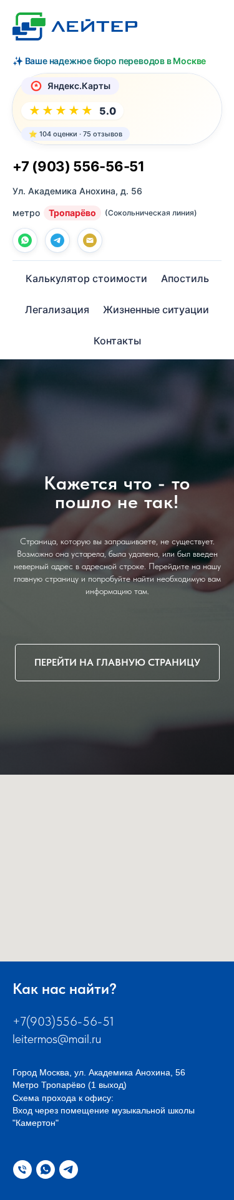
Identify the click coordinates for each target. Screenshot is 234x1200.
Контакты (117, 340)
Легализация (57, 309)
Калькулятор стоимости (86, 278)
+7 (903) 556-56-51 (78, 166)
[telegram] (57, 240)
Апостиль (185, 278)
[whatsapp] (24, 240)
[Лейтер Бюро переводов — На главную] (74, 26)
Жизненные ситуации (156, 309)
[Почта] (89, 240)
